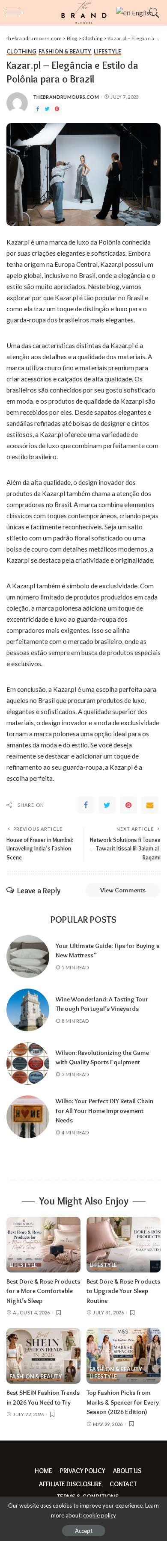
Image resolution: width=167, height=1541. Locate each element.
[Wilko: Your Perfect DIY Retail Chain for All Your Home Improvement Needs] (27, 1116)
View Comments (123, 890)
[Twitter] (47, 109)
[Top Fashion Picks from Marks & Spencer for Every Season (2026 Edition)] (123, 1356)
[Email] (149, 805)
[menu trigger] (17, 13)
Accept (83, 1530)
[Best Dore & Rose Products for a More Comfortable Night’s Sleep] (43, 1244)
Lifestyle (107, 52)
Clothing (21, 52)
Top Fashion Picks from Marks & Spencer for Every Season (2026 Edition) (122, 1402)
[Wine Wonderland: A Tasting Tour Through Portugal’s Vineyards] (27, 1010)
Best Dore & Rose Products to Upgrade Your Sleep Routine (123, 1291)
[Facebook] (37, 109)
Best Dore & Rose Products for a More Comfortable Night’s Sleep (43, 1291)
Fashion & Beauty (65, 52)
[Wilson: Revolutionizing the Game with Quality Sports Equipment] (27, 1063)
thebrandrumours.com (66, 96)
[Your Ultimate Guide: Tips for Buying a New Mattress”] (27, 956)
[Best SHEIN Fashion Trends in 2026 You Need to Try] (43, 1356)
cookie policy (99, 1515)
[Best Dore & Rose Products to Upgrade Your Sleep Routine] (123, 1244)
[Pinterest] (57, 109)
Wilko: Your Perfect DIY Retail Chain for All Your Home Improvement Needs (104, 1110)
